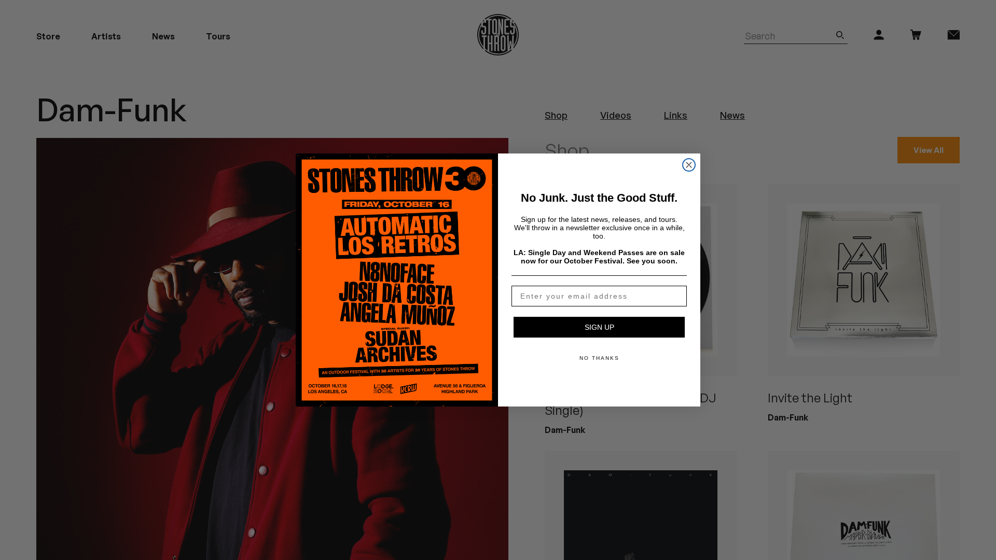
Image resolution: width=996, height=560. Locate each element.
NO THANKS (599, 358)
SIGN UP (599, 327)
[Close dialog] (689, 165)
